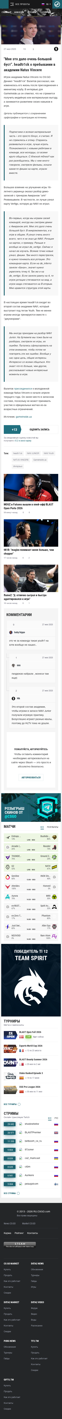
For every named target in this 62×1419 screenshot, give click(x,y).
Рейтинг (19, 1233)
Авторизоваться (31, 777)
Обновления (37, 1270)
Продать (8, 1275)
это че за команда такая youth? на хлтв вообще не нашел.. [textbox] (29, 643)
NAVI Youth (49, 453)
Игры (33, 1287)
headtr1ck (17, 453)
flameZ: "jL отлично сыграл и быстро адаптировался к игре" (25, 597)
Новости (19, 12)
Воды (33, 1320)
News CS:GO (10, 1223)
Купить (7, 1270)
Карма (7, 1233)
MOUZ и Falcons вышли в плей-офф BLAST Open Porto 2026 (28, 506)
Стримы (31, 12)
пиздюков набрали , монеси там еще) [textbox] (30, 676)
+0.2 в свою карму (22, 441)
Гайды (34, 1281)
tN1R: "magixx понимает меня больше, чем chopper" (29, 551)
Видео (34, 1314)
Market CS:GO (28, 1223)
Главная (6, 12)
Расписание (36, 1326)
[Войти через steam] (57, 4)
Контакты (32, 1233)
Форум (34, 1308)
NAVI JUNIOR (33, 453)
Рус (56, 1118)
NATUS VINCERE (21, 460)
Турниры (45, 12)
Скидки (7, 1293)
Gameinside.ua (39, 460)
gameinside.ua (24, 417)
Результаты (52, 827)
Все (42, 827)
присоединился (23, 389)
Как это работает (12, 1281)
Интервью (17, 466)
